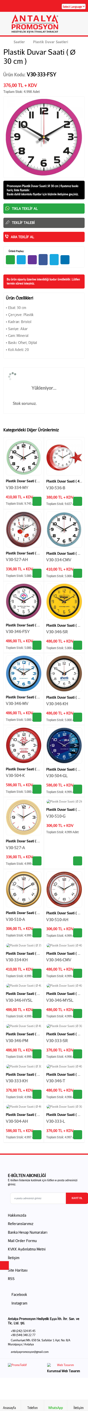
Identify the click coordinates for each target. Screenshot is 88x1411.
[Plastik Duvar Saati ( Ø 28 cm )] (64, 801)
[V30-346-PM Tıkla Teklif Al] (37, 1053)
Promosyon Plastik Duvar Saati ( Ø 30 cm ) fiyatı (37, 186)
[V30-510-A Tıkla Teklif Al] (37, 932)
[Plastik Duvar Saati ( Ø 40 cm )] (24, 601)
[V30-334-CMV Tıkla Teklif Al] (77, 573)
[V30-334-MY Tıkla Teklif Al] (37, 501)
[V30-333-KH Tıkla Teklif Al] (37, 1094)
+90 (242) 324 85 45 (23, 1331)
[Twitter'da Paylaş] (54, 259)
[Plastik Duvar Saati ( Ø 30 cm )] (64, 1026)
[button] (79, 25)
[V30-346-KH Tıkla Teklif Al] (77, 717)
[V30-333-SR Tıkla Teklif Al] (77, 1053)
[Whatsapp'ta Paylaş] (10, 259)
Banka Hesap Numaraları (27, 1232)
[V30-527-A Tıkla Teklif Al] (37, 860)
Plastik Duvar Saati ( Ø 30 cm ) (28, 1074)
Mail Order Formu (22, 1240)
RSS (11, 1278)
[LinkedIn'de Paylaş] (64, 259)
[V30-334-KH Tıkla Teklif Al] (37, 973)
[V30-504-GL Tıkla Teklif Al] (77, 789)
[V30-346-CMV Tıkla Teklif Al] (77, 973)
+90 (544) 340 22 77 (23, 1335)
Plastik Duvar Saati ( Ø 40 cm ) (28, 625)
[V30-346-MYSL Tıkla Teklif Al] (77, 1013)
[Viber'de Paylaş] (32, 259)
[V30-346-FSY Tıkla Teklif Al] (37, 645)
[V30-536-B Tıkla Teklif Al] (77, 501)
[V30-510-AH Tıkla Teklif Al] (77, 932)
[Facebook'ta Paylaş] (43, 259)
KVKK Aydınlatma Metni (27, 1249)
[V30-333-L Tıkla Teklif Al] (77, 1134)
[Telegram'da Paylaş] (21, 259)
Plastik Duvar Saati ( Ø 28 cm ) (28, 913)
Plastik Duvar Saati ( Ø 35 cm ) (28, 481)
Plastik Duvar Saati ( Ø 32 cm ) (28, 553)
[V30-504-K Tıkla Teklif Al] (37, 789)
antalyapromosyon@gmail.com (30, 1352)
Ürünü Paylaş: (16, 251)
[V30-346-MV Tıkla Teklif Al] (37, 717)
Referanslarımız (20, 1223)
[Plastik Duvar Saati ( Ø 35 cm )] (24, 457)
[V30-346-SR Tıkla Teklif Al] (77, 645)
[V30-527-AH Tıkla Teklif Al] (37, 573)
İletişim (13, 1257)
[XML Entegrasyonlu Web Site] (25, 1366)
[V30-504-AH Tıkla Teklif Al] (37, 1134)
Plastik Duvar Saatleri (50, 42)
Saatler (19, 42)
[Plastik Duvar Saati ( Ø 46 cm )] (24, 745)
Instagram (19, 1303)
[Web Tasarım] (63, 1366)
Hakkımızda (17, 1215)
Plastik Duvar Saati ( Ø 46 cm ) (28, 769)
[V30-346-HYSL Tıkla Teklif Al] (37, 1013)
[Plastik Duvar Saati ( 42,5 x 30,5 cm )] (64, 458)
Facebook (19, 1294)
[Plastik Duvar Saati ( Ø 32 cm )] (24, 529)
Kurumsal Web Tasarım (63, 1371)
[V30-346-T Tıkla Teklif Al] (77, 1094)
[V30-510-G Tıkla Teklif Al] (77, 860)
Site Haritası (18, 1270)
